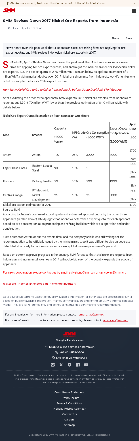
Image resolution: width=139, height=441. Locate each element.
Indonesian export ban (33, 283)
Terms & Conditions (70, 403)
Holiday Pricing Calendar (69, 408)
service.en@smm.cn (115, 320)
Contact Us (69, 414)
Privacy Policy (69, 397)
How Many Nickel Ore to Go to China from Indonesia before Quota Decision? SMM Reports (62, 90)
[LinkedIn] (69, 364)
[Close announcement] (134, 3)
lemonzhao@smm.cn (91, 314)
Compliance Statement (69, 392)
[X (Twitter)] (61, 364)
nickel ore (9, 283)
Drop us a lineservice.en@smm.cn (71, 347)
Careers (69, 419)
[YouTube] (86, 364)
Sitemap (69, 425)
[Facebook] (78, 364)
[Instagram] (53, 364)
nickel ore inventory (63, 283)
